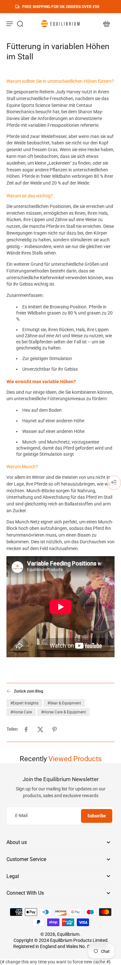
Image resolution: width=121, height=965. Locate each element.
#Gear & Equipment (64, 703)
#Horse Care (21, 712)
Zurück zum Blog (28, 691)
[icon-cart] (106, 23)
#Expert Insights (24, 703)
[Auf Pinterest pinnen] (54, 729)
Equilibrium (68, 934)
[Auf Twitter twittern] (40, 729)
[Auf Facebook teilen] (26, 729)
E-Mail (21, 815)
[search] (20, 23)
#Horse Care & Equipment (63, 712)
